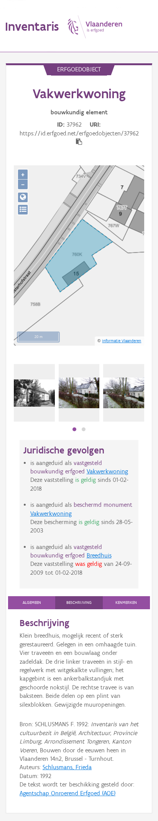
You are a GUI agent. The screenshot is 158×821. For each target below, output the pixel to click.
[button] (74, 429)
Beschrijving (79, 602)
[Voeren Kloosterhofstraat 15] (34, 393)
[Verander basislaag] (23, 209)
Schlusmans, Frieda (67, 767)
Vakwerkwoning (107, 471)
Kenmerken (126, 602)
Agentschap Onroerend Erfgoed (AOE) (67, 793)
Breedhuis (99, 555)
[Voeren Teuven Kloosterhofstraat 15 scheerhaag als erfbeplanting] (123, 393)
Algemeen (32, 602)
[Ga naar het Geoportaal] (23, 197)
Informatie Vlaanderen (121, 340)
